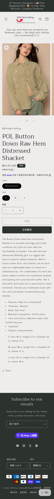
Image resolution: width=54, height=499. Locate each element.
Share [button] (8, 370)
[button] (6, 19)
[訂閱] (44, 424)
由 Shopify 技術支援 (33, 488)
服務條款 (23, 492)
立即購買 (27, 230)
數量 (4, 205)
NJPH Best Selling (17, 488)
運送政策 (33, 492)
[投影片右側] (33, 121)
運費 (12, 170)
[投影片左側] (20, 121)
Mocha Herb (12, 187)
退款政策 (47, 488)
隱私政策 (13, 492)
